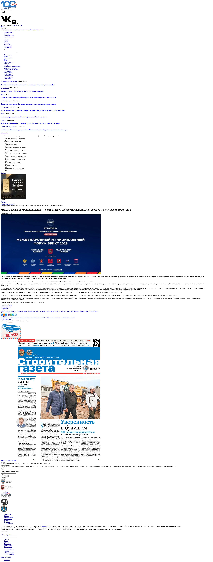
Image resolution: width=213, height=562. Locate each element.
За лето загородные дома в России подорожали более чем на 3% (24, 117)
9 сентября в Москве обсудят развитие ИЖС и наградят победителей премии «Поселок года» (34, 130)
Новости (6, 539)
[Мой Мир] (6, 315)
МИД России (74, 311)
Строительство (8, 77)
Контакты (7, 520)
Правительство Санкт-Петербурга (88, 311)
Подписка (7, 522)
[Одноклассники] (4, 315)
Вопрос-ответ (4, 316)
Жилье (6, 59)
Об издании (7, 514)
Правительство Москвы (52, 311)
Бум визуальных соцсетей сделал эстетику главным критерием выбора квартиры (30, 123)
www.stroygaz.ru (46, 526)
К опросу (3, 173)
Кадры (6, 65)
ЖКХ (5, 60)
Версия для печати (6, 306)
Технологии (7, 78)
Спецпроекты (8, 547)
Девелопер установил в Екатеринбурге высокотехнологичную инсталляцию (28, 104)
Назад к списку (5, 308)
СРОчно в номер (9, 35)
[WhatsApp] (11, 315)
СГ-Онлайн (9, 305)
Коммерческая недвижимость (12, 66)
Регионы (6, 34)
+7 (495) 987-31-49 (17, 25)
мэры (25, 311)
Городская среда (8, 57)
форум (43, 311)
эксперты (38, 311)
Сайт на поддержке (6, 535)
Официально (7, 71)
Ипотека (6, 63)
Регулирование (8, 72)
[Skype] (13, 315)
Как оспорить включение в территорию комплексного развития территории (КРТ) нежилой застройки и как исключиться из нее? (37, 317)
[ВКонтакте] (2, 315)
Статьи (6, 541)
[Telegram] (16, 315)
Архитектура (7, 54)
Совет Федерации (65, 311)
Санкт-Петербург (10, 311)
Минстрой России (9, 32)
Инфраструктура (8, 62)
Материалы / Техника (10, 68)
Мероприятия (8, 519)
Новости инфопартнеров (11, 69)
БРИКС (3, 311)
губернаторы (31, 311)
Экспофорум (19, 311)
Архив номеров (8, 517)
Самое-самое (7, 74)
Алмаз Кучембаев (6, 319)
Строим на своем (9, 37)
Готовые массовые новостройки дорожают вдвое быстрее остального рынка (28, 97)
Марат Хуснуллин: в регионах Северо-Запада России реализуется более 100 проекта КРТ (33, 110)
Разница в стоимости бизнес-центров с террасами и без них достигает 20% (22, 29)
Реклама (6, 516)
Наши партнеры (8, 523)
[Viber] (9, 315)
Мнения (6, 542)
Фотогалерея (7, 544)
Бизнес (6, 56)
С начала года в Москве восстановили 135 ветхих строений (22, 91)
